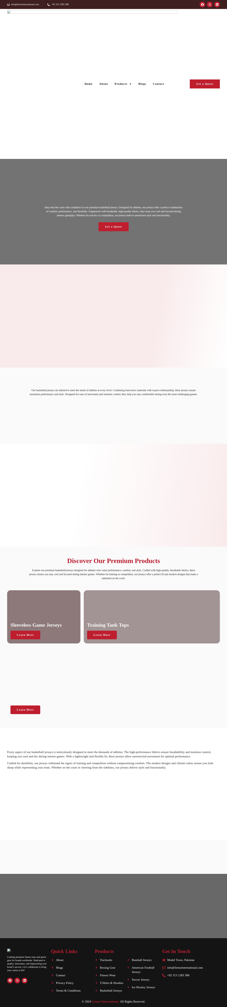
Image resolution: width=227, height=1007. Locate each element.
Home (89, 83)
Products (121, 83)
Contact (158, 83)
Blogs (142, 83)
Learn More (25, 634)
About (103, 83)
